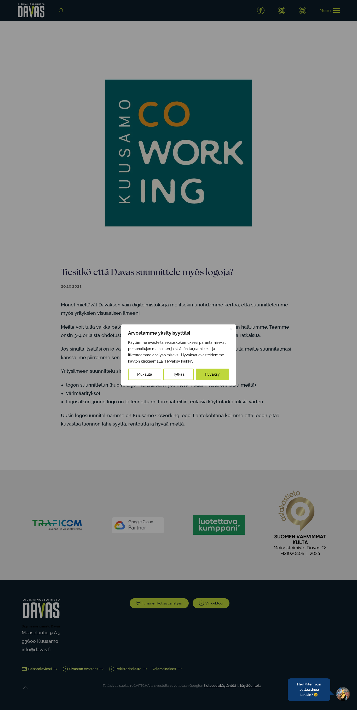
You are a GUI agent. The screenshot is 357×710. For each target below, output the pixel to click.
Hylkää (178, 374)
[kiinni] (231, 329)
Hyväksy (212, 374)
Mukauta (144, 374)
